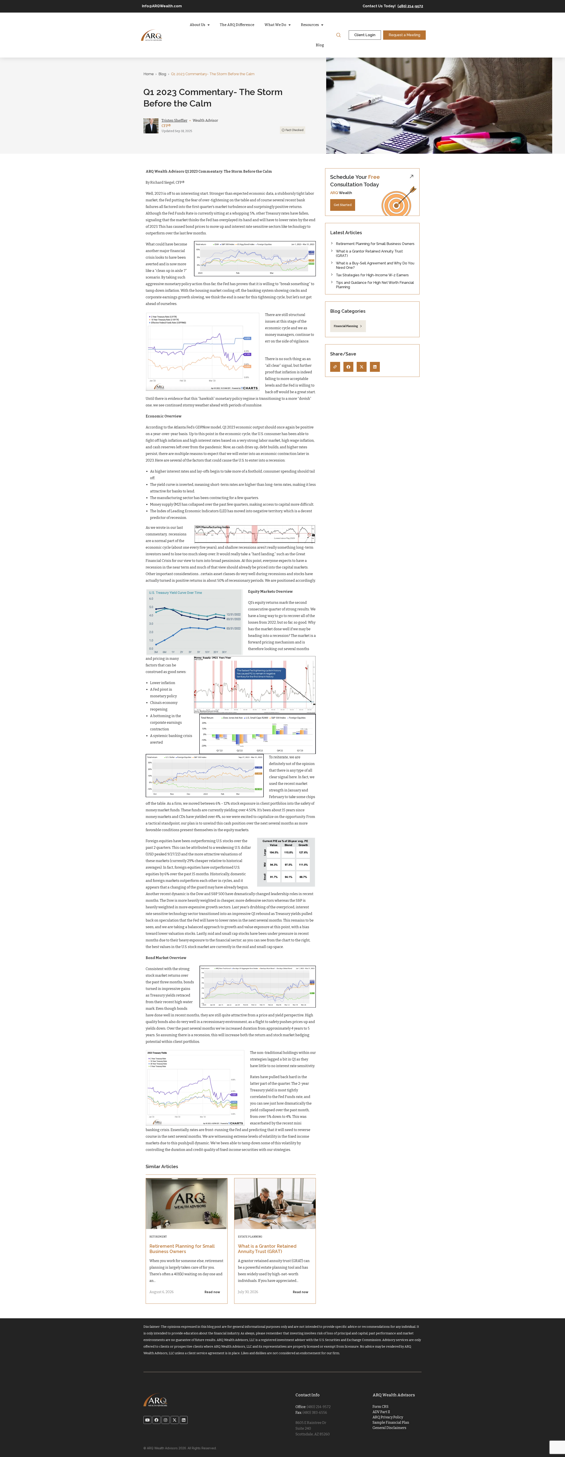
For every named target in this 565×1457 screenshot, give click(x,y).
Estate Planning (250, 1236)
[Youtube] (147, 1420)
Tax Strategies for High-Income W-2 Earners (372, 275)
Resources (310, 25)
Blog (320, 45)
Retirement (158, 1236)
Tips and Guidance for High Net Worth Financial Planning (375, 285)
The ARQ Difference (237, 25)
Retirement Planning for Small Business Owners (182, 1249)
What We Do (275, 25)
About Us (197, 25)
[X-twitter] (175, 1420)
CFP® (166, 126)
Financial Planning (346, 326)
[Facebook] (156, 1420)
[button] (348, 367)
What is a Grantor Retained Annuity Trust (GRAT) (267, 1249)
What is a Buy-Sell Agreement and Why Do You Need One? (375, 265)
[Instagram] (166, 1420)
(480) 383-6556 (315, 1412)
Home (148, 74)
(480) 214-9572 (410, 6)
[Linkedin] (184, 1420)
